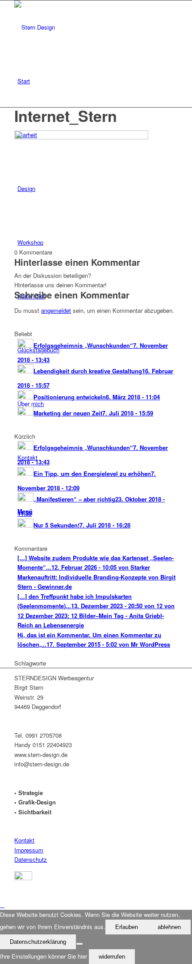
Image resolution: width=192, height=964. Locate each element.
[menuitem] (97, 81)
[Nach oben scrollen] (2, 904)
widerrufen (112, 956)
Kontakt (24, 840)
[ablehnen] (79, 943)
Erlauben (126, 927)
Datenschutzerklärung (38, 941)
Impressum (28, 850)
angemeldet (56, 310)
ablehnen (169, 927)
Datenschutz (30, 859)
